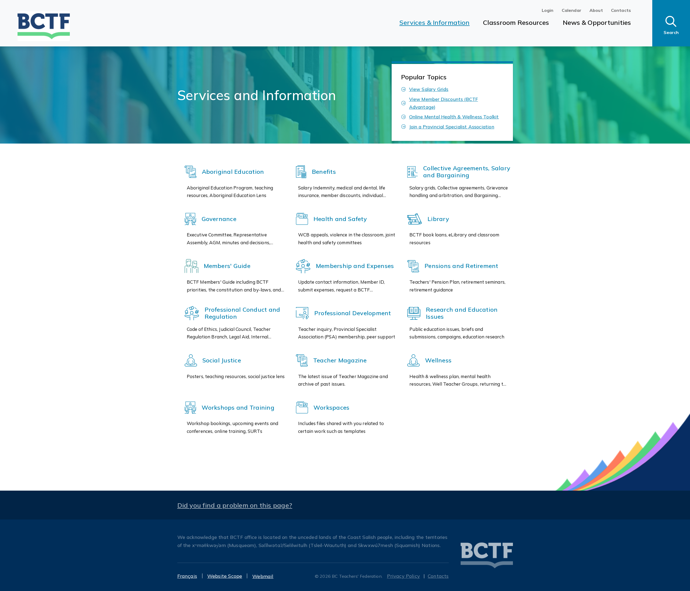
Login (548, 10)
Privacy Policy (403, 576)
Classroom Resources (516, 22)
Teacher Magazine (340, 360)
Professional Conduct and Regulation (242, 313)
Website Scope (224, 576)
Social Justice (221, 360)
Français (187, 576)
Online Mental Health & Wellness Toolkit (454, 117)
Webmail (262, 576)
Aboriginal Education (233, 171)
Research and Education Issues (462, 313)
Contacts (621, 10)
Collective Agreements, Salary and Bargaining (466, 172)
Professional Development (352, 313)
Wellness (438, 360)
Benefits (324, 171)
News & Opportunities (597, 22)
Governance (219, 219)
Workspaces (331, 407)
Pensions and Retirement (461, 266)
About (596, 10)
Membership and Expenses (355, 266)
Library (438, 219)
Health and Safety (340, 219)
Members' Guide (227, 266)
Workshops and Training (238, 407)
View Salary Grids (428, 89)
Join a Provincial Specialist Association (451, 127)
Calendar (571, 10)
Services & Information (434, 22)
